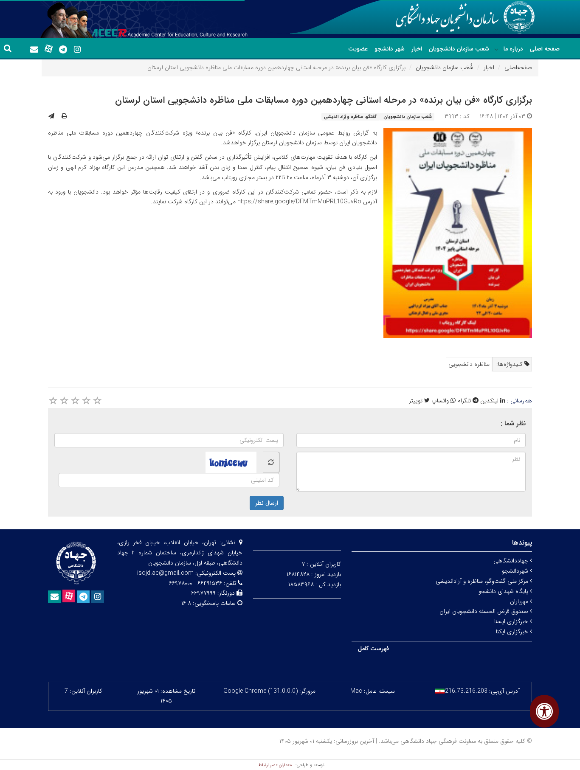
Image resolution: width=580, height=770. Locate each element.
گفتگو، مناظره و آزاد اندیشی (350, 116)
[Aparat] (48, 48)
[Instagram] (77, 49)
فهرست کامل (373, 648)
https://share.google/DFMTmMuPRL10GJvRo (299, 201)
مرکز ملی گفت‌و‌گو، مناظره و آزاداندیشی (483, 581)
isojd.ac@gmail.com (165, 573)
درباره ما (513, 48)
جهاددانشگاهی (511, 560)
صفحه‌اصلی (518, 67)
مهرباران (520, 601)
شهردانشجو (516, 571)
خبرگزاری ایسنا (512, 621)
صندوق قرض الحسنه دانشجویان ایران (484, 611)
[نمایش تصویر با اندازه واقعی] (458, 232)
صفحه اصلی (545, 48)
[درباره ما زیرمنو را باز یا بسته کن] (496, 49)
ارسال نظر (266, 503)
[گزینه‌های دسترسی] (544, 711)
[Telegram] (62, 49)
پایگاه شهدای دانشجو (504, 591)
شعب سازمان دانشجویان (459, 48)
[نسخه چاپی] (64, 116)
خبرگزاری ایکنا (513, 631)
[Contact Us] (34, 49)
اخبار (416, 48)
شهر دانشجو (389, 48)
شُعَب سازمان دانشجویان (444, 67)
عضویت (358, 48)
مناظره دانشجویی (469, 364)
